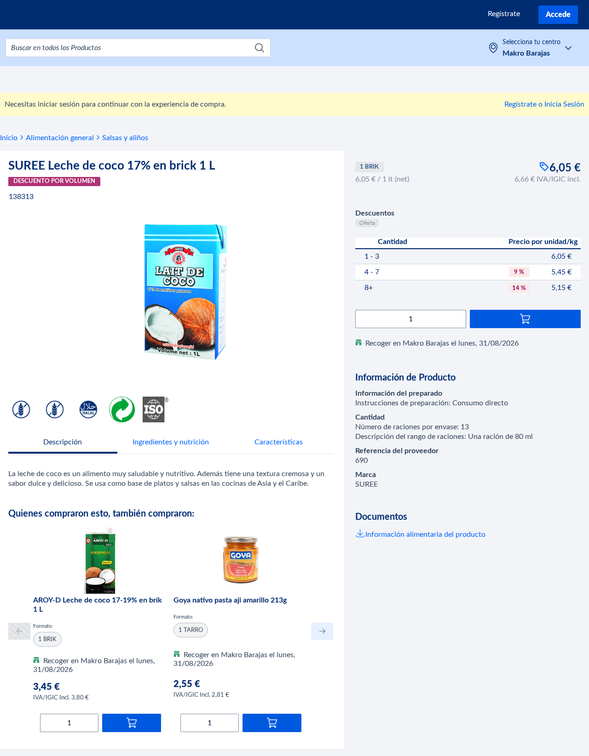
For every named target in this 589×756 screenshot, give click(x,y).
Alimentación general (60, 138)
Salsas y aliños (125, 138)
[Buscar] (259, 48)
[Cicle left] (19, 631)
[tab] (62, 443)
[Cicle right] (322, 631)
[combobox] (138, 48)
